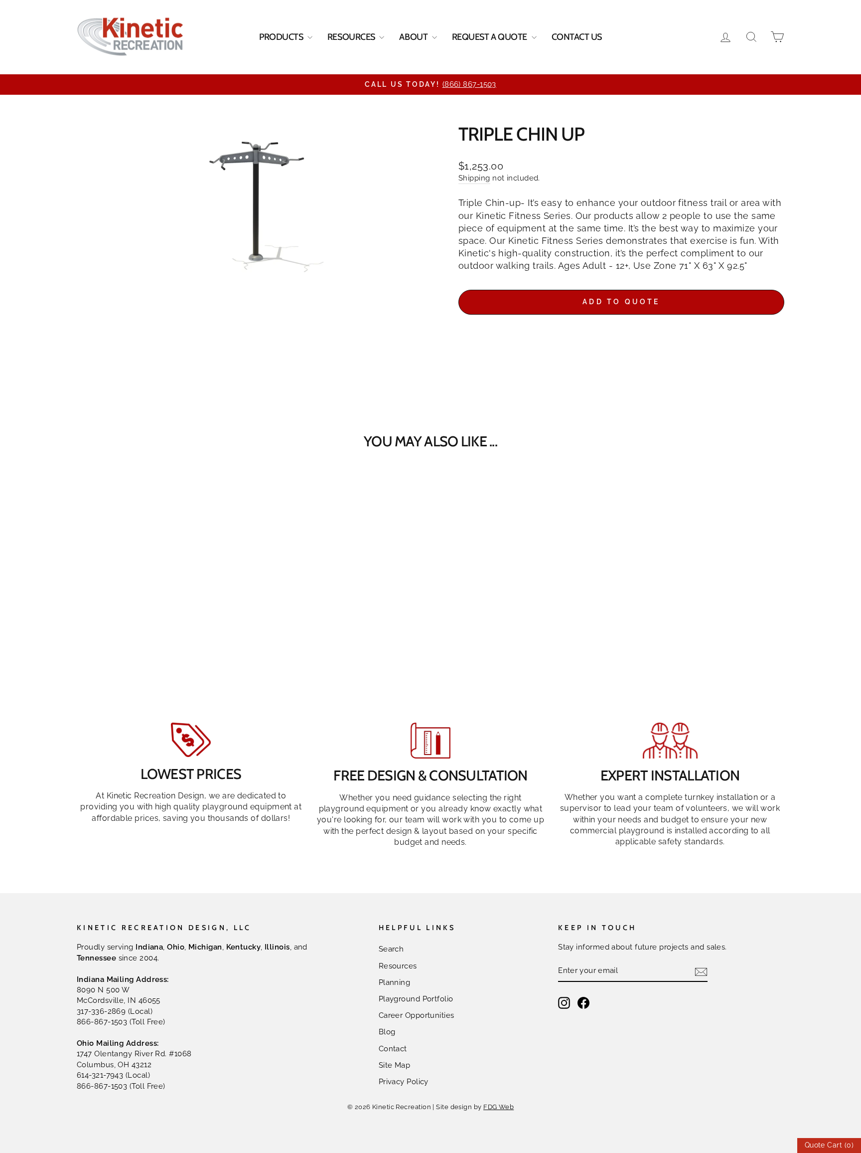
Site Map (395, 1065)
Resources (352, 36)
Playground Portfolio (416, 998)
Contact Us (577, 36)
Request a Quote (490, 36)
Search (391, 949)
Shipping (474, 178)
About (414, 36)
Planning (395, 982)
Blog (387, 1031)
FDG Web (498, 1107)
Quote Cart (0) (829, 1145)
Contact (393, 1048)
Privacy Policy (404, 1081)
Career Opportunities (416, 1015)
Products (282, 36)
